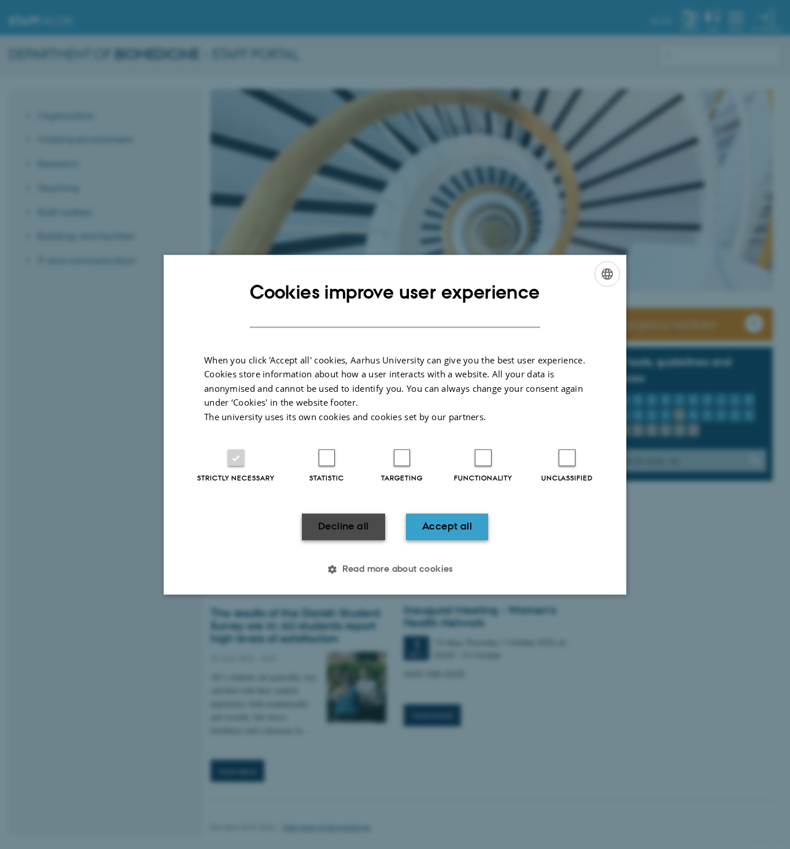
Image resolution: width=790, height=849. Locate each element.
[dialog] (395, 424)
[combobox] (607, 274)
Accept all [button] (447, 526)
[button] (395, 569)
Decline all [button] (343, 526)
